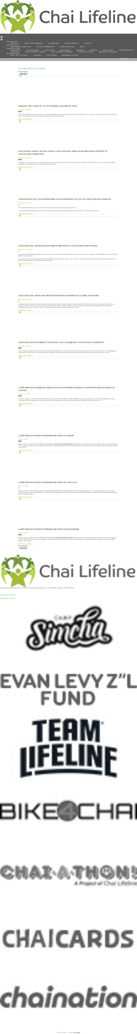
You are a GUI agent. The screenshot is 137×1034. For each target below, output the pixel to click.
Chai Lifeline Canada (35, 52)
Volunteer (51, 55)
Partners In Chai (70, 55)
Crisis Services (67, 47)
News (82, 47)
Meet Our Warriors (33, 43)
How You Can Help (19, 55)
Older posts (22, 74)
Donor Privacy (71, 43)
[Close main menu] (1, 40)
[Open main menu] (1, 37)
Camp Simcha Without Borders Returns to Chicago (47, 482)
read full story (25, 119)
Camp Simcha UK (126, 50)
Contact (88, 43)
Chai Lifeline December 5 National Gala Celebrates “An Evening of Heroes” (61, 342)
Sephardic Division (107, 52)
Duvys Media (77, 1032)
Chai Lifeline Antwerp (62, 52)
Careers (37, 55)
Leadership (53, 43)
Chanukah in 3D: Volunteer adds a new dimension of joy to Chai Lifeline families (64, 199)
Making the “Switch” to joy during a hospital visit (47, 106)
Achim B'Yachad (85, 52)
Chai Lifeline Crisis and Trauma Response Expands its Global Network (58, 295)
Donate (125, 59)
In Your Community (45, 47)
